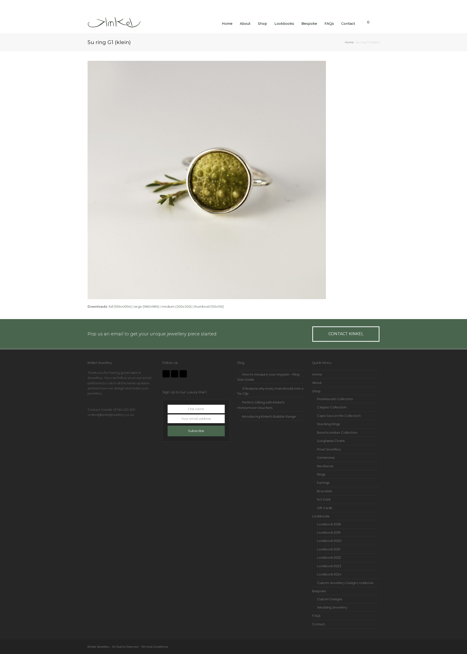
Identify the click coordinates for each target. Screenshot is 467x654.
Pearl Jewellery (329, 449)
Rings (321, 474)
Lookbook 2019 (329, 532)
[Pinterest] (183, 373)
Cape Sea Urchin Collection (339, 416)
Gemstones (326, 457)
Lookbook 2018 (329, 524)
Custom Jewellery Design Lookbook (345, 583)
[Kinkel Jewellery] (116, 23)
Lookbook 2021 (328, 549)
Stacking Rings (328, 424)
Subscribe (196, 431)
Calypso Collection (331, 407)
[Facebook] (166, 373)
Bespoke (319, 591)
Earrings (323, 482)
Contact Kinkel (345, 333)
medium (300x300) (176, 306)
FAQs (316, 616)
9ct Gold (323, 499)
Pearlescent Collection (335, 399)
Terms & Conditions (154, 646)
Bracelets (324, 491)
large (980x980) (146, 306)
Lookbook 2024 (329, 574)
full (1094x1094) (120, 306)
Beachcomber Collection (337, 432)
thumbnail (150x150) (209, 306)
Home (349, 42)
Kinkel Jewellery (98, 646)
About (317, 383)
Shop (316, 391)
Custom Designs (329, 599)
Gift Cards (324, 508)
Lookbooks (320, 516)
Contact (318, 624)
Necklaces (325, 466)
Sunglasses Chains (331, 441)
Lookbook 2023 (329, 566)
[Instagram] (174, 373)
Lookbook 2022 (329, 557)
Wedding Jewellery (332, 607)
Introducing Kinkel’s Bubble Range (269, 416)
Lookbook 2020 (329, 541)
